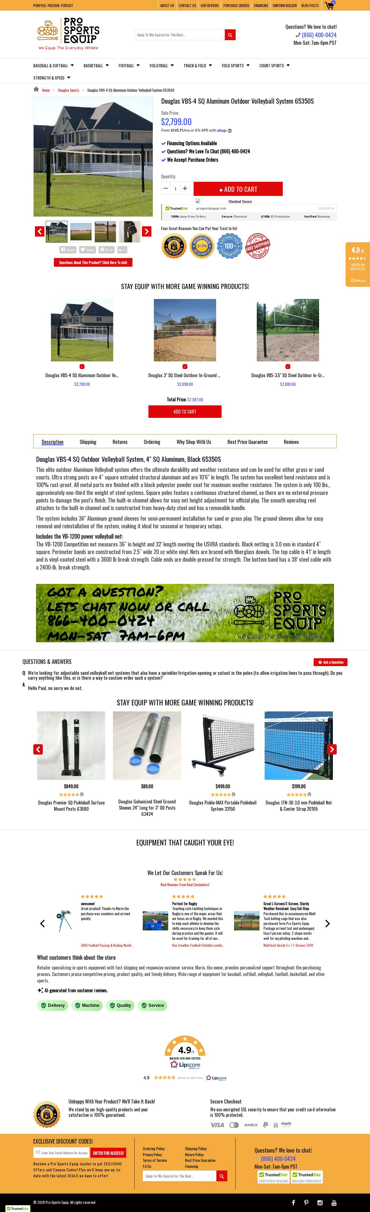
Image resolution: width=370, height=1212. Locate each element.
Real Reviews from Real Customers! (185, 884)
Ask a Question (333, 662)
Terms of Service (155, 1160)
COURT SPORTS (272, 65)
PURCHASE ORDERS (236, 5)
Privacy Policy (152, 1154)
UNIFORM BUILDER (285, 5)
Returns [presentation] (120, 441)
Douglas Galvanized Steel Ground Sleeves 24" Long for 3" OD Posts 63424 (147, 807)
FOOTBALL (127, 65)
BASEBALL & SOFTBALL (51, 65)
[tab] (53, 441)
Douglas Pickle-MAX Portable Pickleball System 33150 (223, 805)
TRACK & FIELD (195, 65)
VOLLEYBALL (159, 65)
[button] (44, 923)
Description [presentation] (52, 441)
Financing (191, 1166)
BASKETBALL (94, 65)
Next (146, 231)
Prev (39, 231)
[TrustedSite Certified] (273, 1177)
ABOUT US (167, 5)
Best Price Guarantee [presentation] (248, 441)
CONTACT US (187, 5)
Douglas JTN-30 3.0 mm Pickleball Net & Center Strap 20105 (299, 805)
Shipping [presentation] (88, 441)
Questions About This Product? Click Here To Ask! (93, 262)
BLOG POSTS (310, 5)
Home (45, 90)
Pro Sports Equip (57, 1202)
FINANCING (261, 5)
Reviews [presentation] (291, 441)
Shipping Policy (195, 1148)
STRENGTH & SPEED (49, 78)
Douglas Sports (68, 90)
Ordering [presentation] (152, 441)
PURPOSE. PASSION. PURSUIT (53, 5)
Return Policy (194, 1154)
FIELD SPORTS (233, 65)
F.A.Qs (147, 1166)
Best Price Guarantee (200, 1160)
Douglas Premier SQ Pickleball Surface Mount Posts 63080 (71, 805)
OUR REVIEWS (210, 5)
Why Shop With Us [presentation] (194, 441)
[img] (185, 879)
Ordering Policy (153, 1148)
